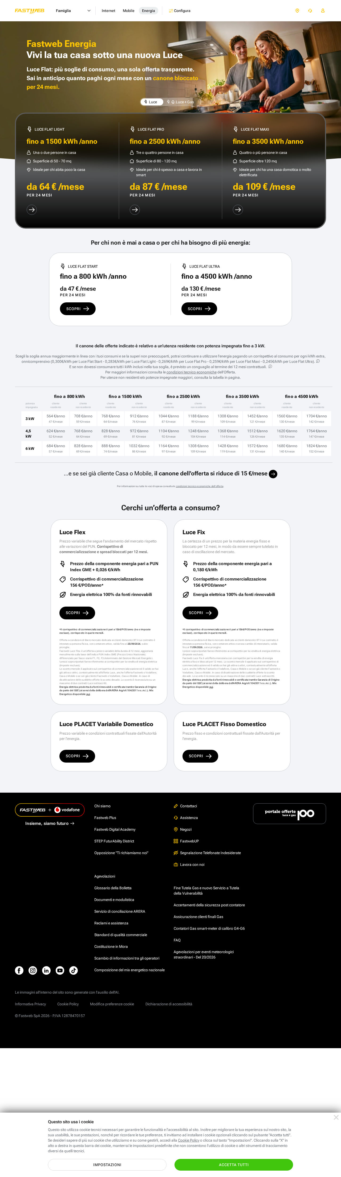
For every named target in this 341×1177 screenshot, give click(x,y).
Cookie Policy (68, 1004)
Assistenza (189, 818)
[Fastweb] (34, 10)
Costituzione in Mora (111, 946)
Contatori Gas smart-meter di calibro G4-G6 (209, 928)
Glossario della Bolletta (113, 888)
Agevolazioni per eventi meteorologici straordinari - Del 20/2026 (204, 954)
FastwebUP (189, 841)
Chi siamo (102, 806)
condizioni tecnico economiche (192, 372)
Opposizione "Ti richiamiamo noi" (121, 853)
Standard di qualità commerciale (120, 935)
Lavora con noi (192, 864)
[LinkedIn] (46, 970)
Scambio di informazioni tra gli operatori (126, 958)
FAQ (177, 940)
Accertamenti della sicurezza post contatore (209, 905)
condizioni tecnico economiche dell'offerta (199, 486)
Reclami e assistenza (111, 923)
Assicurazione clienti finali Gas (198, 917)
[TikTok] (73, 970)
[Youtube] (60, 970)
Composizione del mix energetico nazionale (129, 970)
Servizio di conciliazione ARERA (119, 911)
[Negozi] (297, 10)
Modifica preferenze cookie (112, 1004)
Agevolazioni (104, 876)
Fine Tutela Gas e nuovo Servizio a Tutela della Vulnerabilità (206, 890)
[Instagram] (33, 970)
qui (88, 694)
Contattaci (188, 806)
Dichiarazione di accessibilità (168, 1004)
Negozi (186, 829)
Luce (152, 102)
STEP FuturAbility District (114, 841)
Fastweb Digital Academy (114, 829)
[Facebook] (19, 970)
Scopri (73, 309)
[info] (318, 361)
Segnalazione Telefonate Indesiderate (210, 853)
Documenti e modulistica (114, 900)
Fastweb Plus (105, 818)
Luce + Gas (184, 102)
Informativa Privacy (30, 1004)
